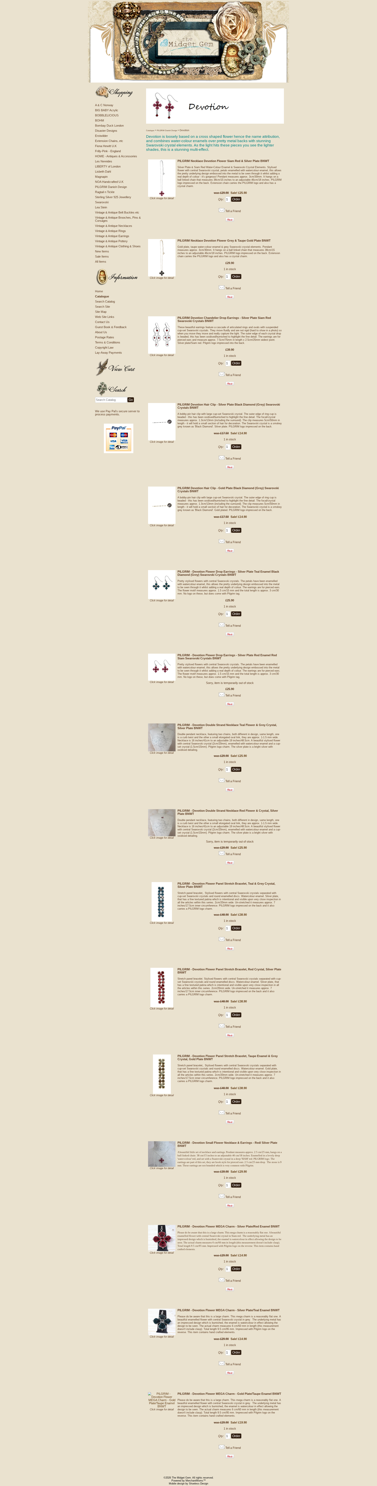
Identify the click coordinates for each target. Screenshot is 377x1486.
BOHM (99, 120)
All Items (100, 261)
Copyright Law (104, 347)
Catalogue (102, 296)
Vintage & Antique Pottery (111, 241)
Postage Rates (104, 337)
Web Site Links (104, 316)
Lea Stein (101, 207)
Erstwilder (101, 135)
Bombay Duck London (109, 125)
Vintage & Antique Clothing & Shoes (118, 246)
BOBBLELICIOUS (107, 115)
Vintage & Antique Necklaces (113, 225)
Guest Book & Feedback (111, 327)
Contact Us (102, 322)
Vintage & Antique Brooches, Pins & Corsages (118, 219)
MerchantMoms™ (196, 1480)
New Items (102, 251)
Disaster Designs (106, 130)
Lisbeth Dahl (103, 171)
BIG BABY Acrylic (106, 110)
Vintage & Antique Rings (110, 231)
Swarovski (102, 202)
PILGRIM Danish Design (111, 187)
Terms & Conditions (107, 342)
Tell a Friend (233, 211)
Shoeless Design (198, 1483)
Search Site (102, 306)
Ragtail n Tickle (104, 192)
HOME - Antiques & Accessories (116, 156)
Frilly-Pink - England (108, 151)
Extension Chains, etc (109, 141)
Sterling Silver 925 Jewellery (113, 197)
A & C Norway (104, 105)
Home (99, 291)
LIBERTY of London (108, 166)
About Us (101, 332)
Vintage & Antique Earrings (112, 236)
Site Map (100, 311)
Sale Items (102, 256)
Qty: (221, 199)
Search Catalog (105, 301)
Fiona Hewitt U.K (106, 146)
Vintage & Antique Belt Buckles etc (117, 212)
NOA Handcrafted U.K (109, 181)
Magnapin (101, 176)
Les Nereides (103, 161)
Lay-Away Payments (108, 352)
